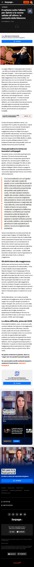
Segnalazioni (11, 488)
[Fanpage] (17, 519)
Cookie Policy (4, 490)
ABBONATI (26, 2)
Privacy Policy (19, 488)
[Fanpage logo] (9, 2)
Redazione (26, 490)
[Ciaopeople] (17, 563)
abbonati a (22, 363)
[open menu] (2, 2)
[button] (11, 553)
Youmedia (3, 488)
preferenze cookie (5, 493)
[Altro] (4, 421)
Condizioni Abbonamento (16, 490)
